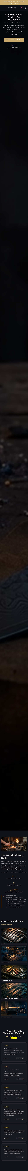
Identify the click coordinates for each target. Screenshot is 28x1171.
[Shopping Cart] (25, 8)
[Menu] (1, 7)
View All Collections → (7, 924)
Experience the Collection (14, 39)
